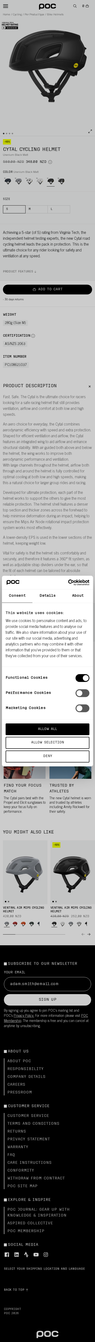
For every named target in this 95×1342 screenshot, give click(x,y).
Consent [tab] (17, 596)
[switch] (82, 693)
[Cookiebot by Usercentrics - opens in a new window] (68, 582)
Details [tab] (47, 596)
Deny (47, 756)
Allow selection (47, 743)
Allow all (47, 729)
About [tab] (78, 596)
